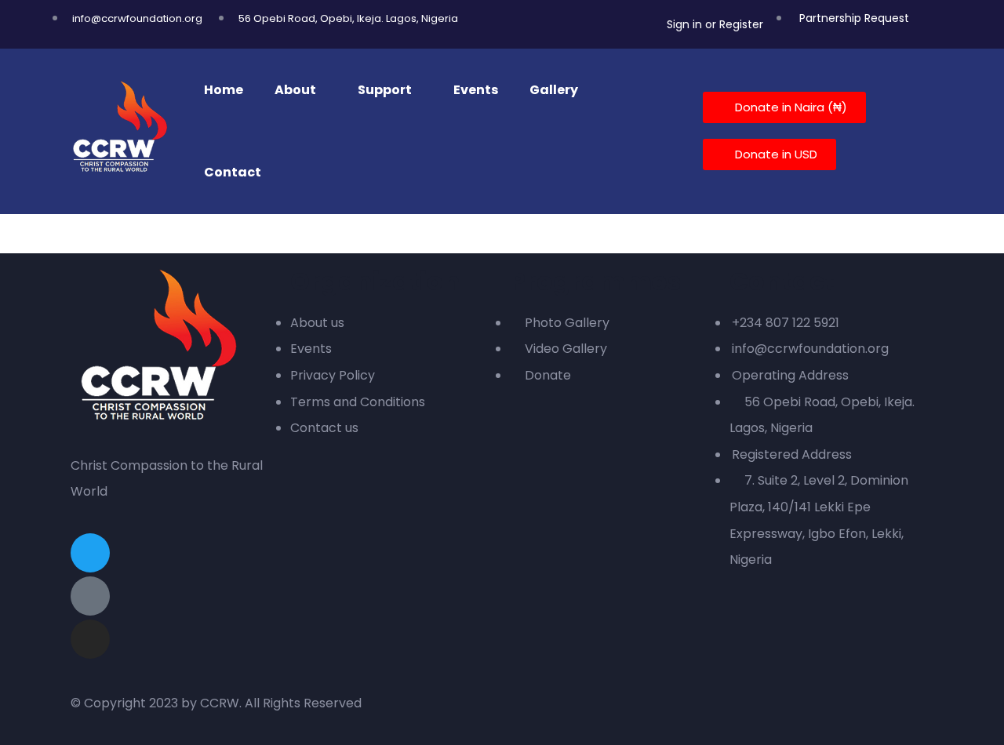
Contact (232, 172)
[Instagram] (90, 639)
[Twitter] (90, 552)
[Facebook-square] (90, 596)
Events (475, 90)
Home (223, 90)
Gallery (553, 90)
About (295, 90)
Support (385, 90)
